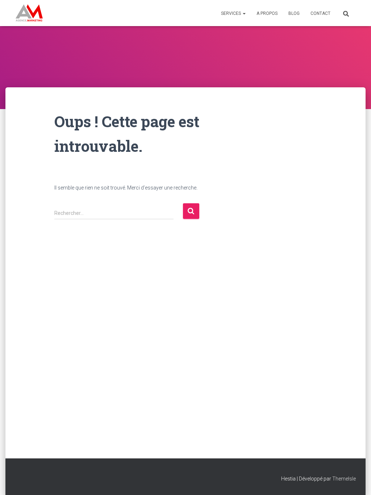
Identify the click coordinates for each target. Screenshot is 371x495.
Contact (320, 13)
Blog (294, 13)
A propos (267, 13)
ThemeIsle (344, 479)
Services (231, 13)
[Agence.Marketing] (29, 13)
